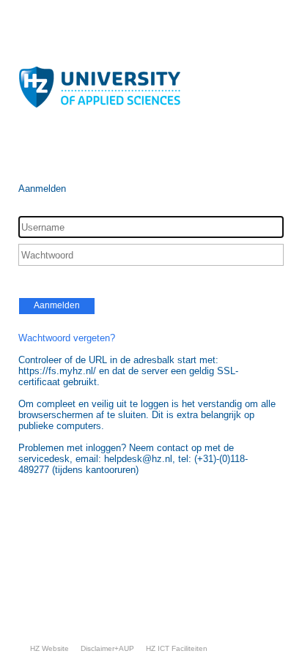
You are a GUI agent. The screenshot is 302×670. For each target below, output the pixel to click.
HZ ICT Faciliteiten (176, 648)
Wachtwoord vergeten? (66, 337)
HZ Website (49, 648)
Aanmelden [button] (57, 305)
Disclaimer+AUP (107, 648)
